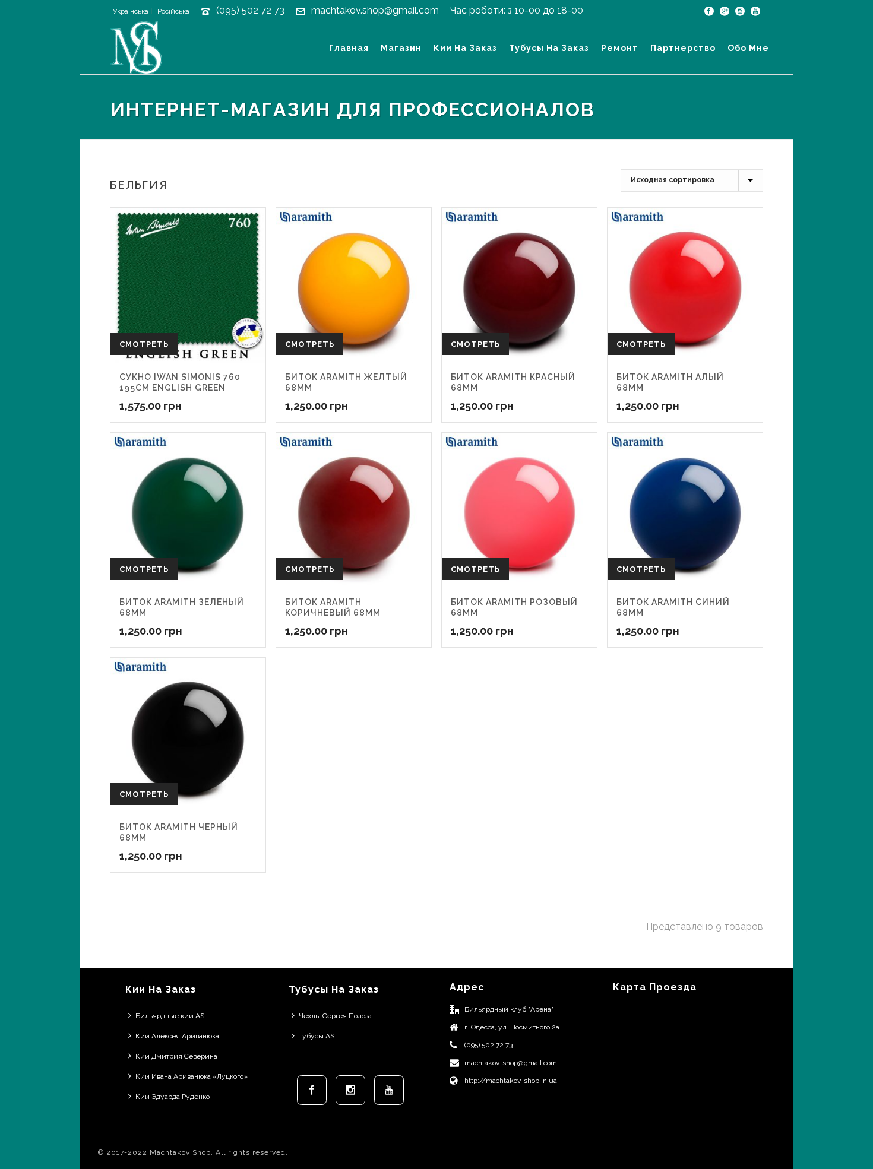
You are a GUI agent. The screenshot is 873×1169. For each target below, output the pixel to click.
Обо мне (748, 48)
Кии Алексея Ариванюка (177, 1036)
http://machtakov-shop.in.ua (510, 1080)
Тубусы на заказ (549, 48)
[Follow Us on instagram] (350, 1090)
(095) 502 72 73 (250, 10)
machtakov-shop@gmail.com (510, 1063)
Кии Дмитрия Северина (176, 1056)
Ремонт (619, 48)
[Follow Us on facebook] (312, 1090)
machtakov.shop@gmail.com (375, 10)
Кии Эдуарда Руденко (172, 1096)
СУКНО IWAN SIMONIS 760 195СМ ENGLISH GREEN (180, 382)
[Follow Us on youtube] (389, 1090)
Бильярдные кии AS (169, 1016)
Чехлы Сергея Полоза (335, 1016)
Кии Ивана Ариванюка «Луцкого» (191, 1076)
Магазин (401, 48)
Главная (349, 48)
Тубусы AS (316, 1036)
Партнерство (683, 48)
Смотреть (144, 344)
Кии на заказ (465, 48)
